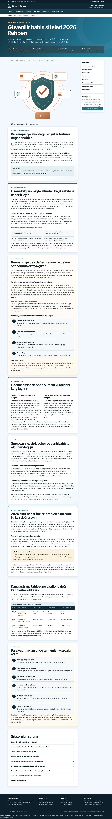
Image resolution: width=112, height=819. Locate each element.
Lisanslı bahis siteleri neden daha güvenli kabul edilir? (30, 747)
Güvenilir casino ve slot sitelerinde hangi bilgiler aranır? (30, 771)
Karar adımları (86, 89)
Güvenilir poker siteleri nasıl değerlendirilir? (26, 776)
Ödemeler (28, 11)
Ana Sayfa (10, 15)
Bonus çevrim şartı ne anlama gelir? (23, 752)
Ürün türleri (85, 79)
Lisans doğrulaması (87, 69)
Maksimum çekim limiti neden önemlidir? (25, 756)
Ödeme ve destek (87, 76)
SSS (62, 11)
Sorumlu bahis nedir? (18, 780)
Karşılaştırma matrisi (87, 86)
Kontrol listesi (55, 11)
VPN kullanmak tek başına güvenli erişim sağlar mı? (29, 766)
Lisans (10, 11)
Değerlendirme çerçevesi (89, 66)
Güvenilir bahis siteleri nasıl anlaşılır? (24, 742)
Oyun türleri (37, 11)
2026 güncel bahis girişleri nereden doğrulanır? (27, 761)
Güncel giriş (45, 11)
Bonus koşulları (19, 11)
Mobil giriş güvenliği (87, 82)
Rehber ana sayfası (92, 108)
